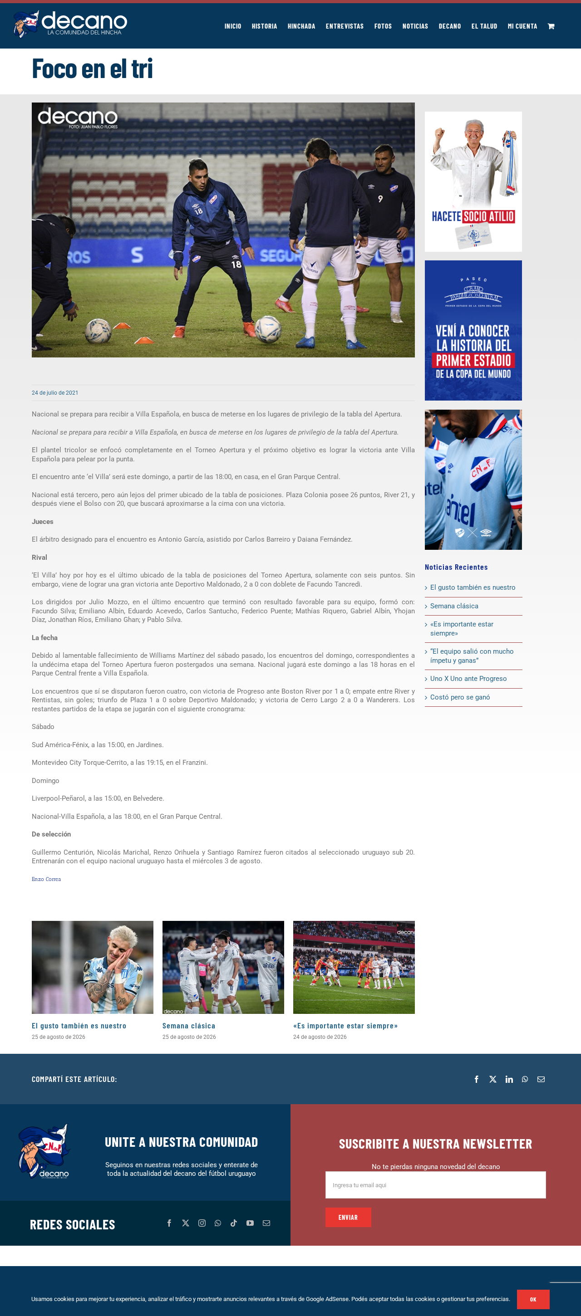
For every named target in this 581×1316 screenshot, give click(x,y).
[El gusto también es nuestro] (92, 967)
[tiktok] (233, 1223)
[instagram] (202, 1223)
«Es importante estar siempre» (345, 1025)
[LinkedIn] (509, 1079)
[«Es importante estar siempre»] (354, 967)
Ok (533, 1299)
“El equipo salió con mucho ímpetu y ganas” (472, 656)
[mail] (266, 1223)
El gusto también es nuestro (79, 1025)
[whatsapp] (218, 1223)
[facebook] (169, 1223)
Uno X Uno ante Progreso (468, 679)
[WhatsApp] (525, 1079)
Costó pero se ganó (460, 697)
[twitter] (185, 1223)
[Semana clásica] (223, 967)
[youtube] (250, 1223)
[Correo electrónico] (541, 1079)
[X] (493, 1079)
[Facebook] (476, 1079)
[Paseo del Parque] (473, 263)
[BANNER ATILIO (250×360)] (473, 115)
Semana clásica (189, 1025)
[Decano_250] (473, 413)
